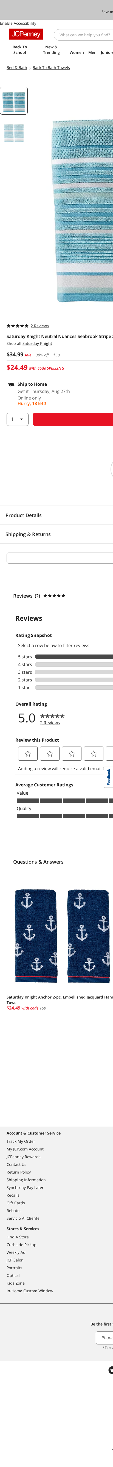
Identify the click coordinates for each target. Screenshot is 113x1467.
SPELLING (55, 368)
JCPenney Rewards (24, 1156)
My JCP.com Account (25, 1149)
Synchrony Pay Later (25, 1187)
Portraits (14, 1267)
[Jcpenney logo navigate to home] (26, 34)
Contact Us (16, 1164)
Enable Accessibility (18, 23)
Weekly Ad (16, 1252)
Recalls (13, 1195)
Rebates (14, 1210)
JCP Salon (15, 1260)
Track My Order (21, 1141)
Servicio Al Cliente (23, 1218)
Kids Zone (16, 1283)
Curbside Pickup (21, 1244)
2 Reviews (40, 325)
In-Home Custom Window (30, 1290)
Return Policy (19, 1172)
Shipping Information (26, 1179)
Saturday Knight (37, 343)
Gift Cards (16, 1202)
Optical (13, 1275)
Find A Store (18, 1236)
